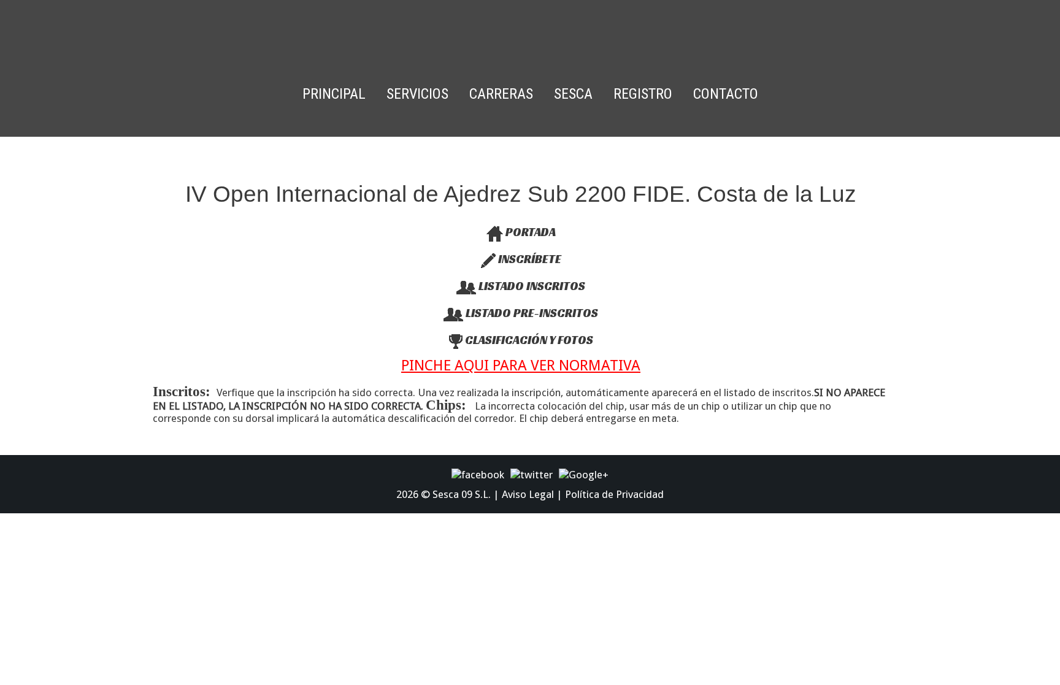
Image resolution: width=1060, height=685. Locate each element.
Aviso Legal (528, 494)
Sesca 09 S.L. (461, 494)
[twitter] (531, 474)
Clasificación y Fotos (528, 339)
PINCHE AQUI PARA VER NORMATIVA (520, 365)
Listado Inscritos (530, 285)
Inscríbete (528, 258)
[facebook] (477, 474)
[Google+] (584, 474)
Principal (334, 94)
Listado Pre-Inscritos (530, 312)
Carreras (501, 94)
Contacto (725, 94)
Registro (642, 94)
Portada (529, 231)
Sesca (573, 94)
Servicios (417, 94)
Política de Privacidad (614, 494)
